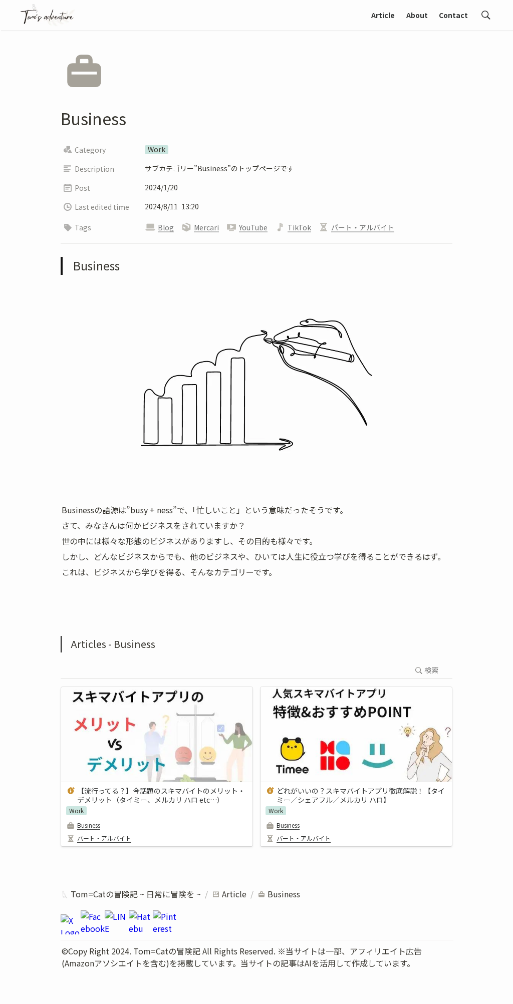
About (417, 15)
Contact (453, 15)
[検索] (486, 15)
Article (383, 15)
